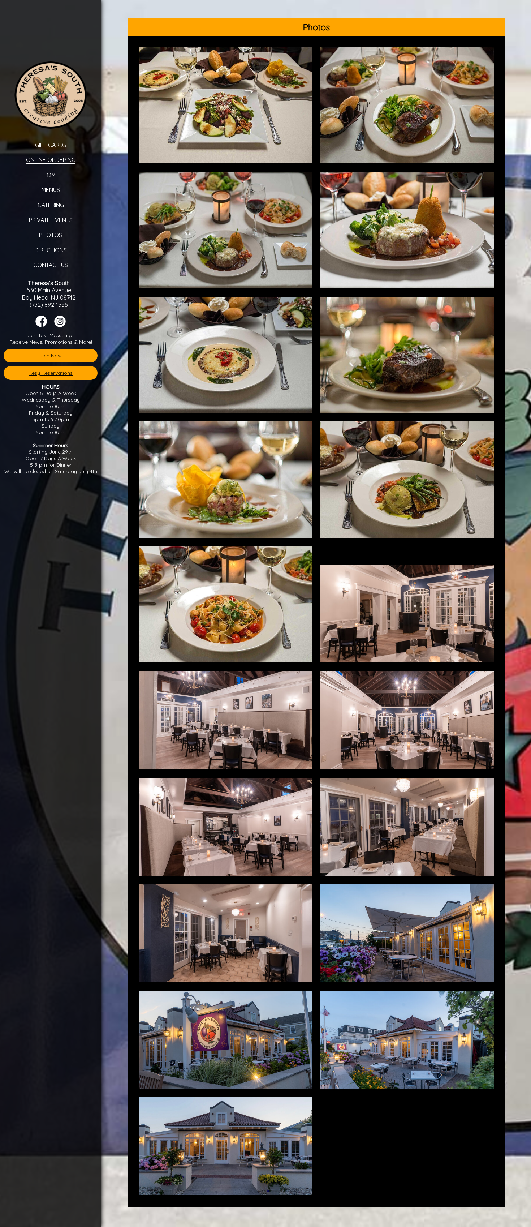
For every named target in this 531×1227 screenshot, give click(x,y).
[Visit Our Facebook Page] (41, 325)
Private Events (51, 220)
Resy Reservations (51, 373)
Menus (51, 189)
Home (51, 175)
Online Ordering (50, 159)
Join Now (50, 355)
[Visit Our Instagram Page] (60, 325)
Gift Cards (50, 145)
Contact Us (50, 265)
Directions (51, 250)
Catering (51, 205)
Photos (50, 235)
